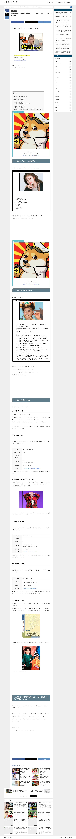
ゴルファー (63, 94)
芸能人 (63, 61)
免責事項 (5, 837)
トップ (48, 2)
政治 (63, 107)
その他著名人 (63, 102)
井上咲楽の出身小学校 (20, 106)
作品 (63, 83)
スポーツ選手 (63, 91)
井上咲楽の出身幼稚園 (20, 107)
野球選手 (63, 96)
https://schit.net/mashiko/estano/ (30, 588)
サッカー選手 (63, 99)
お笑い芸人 (63, 72)
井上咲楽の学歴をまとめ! (19, 99)
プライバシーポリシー (12, 837)
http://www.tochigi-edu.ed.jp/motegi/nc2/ (31, 468)
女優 (63, 69)
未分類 (63, 110)
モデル (63, 74)
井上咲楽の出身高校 (20, 102)
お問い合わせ (60, 2)
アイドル (63, 77)
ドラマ (63, 88)
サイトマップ (53, 2)
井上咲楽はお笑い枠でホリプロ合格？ (24, 103)
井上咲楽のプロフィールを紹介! (20, 96)
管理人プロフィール (67, 2)
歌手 (63, 80)
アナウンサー (63, 105)
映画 (63, 85)
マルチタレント (14, 10)
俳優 (63, 66)
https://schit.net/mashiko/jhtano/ (30, 551)
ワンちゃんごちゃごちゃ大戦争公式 (31, 155)
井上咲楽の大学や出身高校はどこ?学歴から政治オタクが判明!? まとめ (28, 109)
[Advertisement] (31, 80)
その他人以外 (63, 58)
